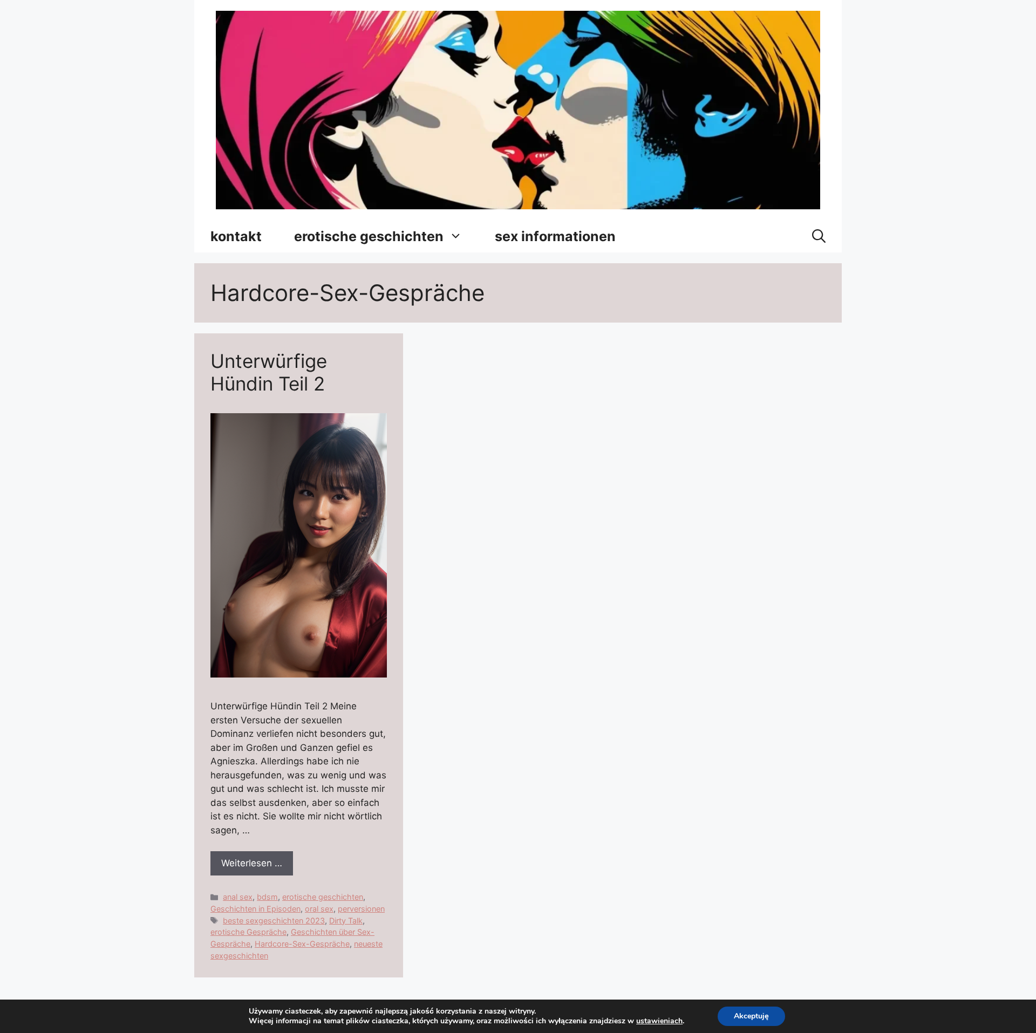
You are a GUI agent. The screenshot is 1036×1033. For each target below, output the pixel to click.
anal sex (238, 896)
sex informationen (555, 236)
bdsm (267, 896)
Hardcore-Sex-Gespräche (302, 943)
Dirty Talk (346, 920)
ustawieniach (659, 1021)
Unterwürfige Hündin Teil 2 (268, 372)
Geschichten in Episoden (255, 908)
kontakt (236, 236)
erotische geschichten (369, 236)
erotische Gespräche (248, 931)
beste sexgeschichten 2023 (274, 920)
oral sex (319, 908)
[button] (819, 236)
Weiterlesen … (251, 863)
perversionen (361, 908)
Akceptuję (751, 1016)
